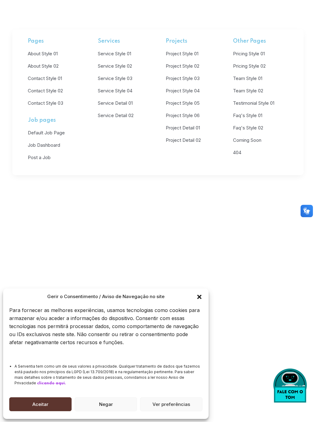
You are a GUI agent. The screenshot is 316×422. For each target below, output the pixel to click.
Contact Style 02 (45, 91)
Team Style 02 (248, 91)
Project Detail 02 (183, 140)
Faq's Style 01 (247, 115)
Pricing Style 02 (249, 66)
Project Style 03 (183, 78)
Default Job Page (46, 133)
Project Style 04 (183, 91)
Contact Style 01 (45, 78)
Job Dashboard (44, 145)
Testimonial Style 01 (253, 103)
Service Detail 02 (116, 115)
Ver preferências (171, 404)
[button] (199, 296)
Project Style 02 (182, 66)
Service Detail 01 (115, 103)
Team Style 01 (247, 78)
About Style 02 (43, 66)
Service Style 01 (114, 54)
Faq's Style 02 (248, 128)
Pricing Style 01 (249, 54)
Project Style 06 (183, 115)
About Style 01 (43, 54)
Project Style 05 (183, 103)
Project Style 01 (182, 54)
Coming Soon (247, 140)
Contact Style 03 (45, 103)
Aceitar (40, 404)
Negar (106, 404)
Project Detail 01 (183, 128)
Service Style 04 (115, 91)
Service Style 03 (115, 78)
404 (237, 152)
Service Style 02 (115, 66)
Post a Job (39, 157)
